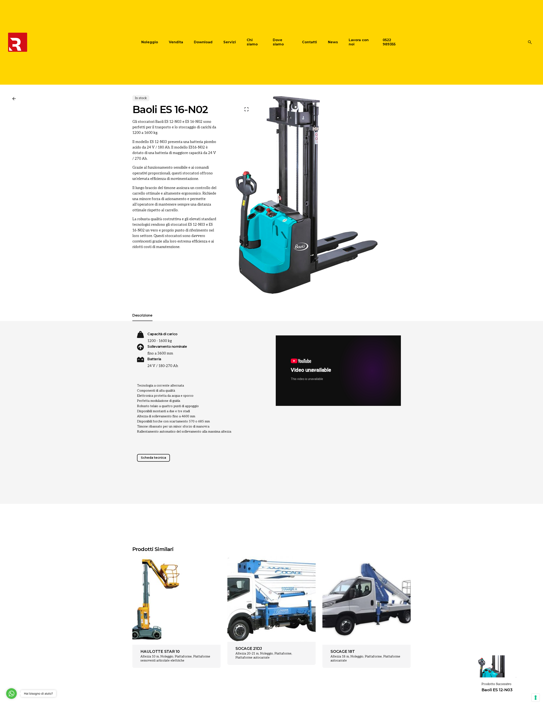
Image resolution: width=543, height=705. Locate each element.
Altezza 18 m (339, 656)
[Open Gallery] (246, 109)
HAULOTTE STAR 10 (159, 651)
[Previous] (207, 568)
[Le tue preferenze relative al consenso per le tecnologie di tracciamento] (536, 698)
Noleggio (166, 656)
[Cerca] (530, 42)
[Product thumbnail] (176, 600)
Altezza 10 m (149, 656)
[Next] (207, 577)
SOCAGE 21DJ (248, 648)
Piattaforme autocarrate (252, 657)
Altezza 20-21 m (247, 653)
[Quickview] (146, 570)
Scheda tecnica (153, 458)
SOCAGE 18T (342, 651)
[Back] (14, 99)
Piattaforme (183, 656)
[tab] (142, 315)
